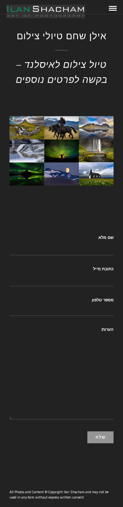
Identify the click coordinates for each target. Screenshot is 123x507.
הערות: (107, 329)
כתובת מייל (103, 268)
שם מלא (106, 237)
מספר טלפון (103, 299)
